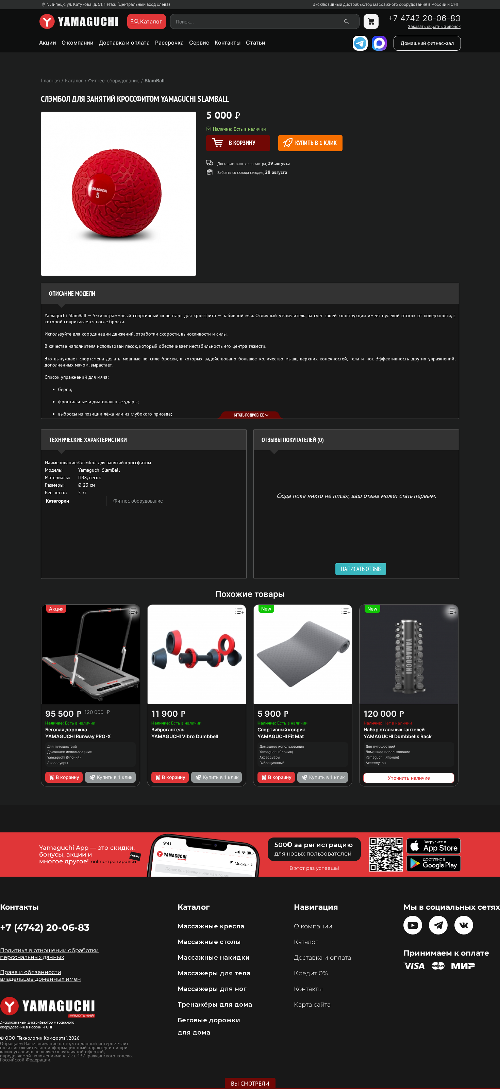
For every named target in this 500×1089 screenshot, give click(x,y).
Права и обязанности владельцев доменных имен (40, 975)
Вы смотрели (250, 1083)
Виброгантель (167, 729)
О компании (78, 42)
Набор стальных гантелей (394, 729)
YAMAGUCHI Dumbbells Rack (398, 736)
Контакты (227, 42)
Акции (47, 42)
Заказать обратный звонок (434, 26)
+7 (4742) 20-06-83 (44, 927)
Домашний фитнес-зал (427, 43)
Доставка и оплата (124, 42)
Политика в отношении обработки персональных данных (49, 953)
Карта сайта (312, 1004)
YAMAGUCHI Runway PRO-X (78, 736)
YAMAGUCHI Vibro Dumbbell (184, 736)
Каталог (306, 942)
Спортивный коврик (281, 729)
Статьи (255, 42)
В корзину (67, 777)
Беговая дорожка (66, 729)
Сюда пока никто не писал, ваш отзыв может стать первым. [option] (356, 495)
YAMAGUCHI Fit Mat (280, 736)
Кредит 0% (311, 973)
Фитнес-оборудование (138, 501)
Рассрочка (169, 42)
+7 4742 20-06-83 (424, 18)
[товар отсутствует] (371, 21)
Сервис (199, 42)
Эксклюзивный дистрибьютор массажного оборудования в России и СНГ (386, 4)
